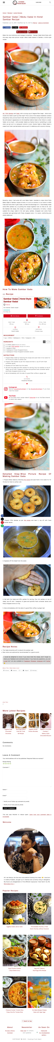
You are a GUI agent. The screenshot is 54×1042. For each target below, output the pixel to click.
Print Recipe (33, 31)
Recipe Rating (7, 761)
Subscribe (32, 397)
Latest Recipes (18, 13)
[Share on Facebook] (2, 515)
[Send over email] (2, 525)
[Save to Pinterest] (2, 522)
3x (49, 341)
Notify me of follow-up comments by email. (17, 801)
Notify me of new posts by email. (13, 804)
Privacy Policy (10, 1030)
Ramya (8, 304)
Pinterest (33, 661)
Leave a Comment (43, 23)
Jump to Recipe (22, 31)
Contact (10, 1032)
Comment (6, 767)
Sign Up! (23, 1030)
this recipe (27, 479)
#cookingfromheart (36, 389)
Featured (44, 1030)
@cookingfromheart (20, 389)
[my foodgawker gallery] (44, 1035)
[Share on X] (2, 519)
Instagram (40, 661)
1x (44, 341)
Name (5, 789)
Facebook (27, 661)
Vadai (17, 113)
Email (5, 795)
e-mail (5, 661)
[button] (4, 310)
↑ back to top (27, 1021)
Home (4, 13)
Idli (3, 113)
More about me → (9, 884)
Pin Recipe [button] (40, 316)
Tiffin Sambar (9, 113)
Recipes (10, 13)
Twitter (48, 661)
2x (46, 341)
